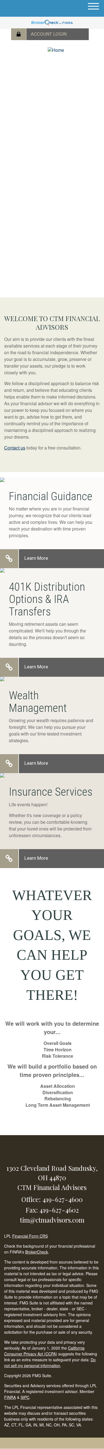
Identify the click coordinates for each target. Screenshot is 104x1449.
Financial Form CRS (30, 1236)
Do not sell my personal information (50, 1362)
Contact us (14, 447)
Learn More (36, 558)
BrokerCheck (36, 1252)
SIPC (25, 1397)
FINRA (10, 1397)
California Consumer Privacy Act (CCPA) (44, 1351)
